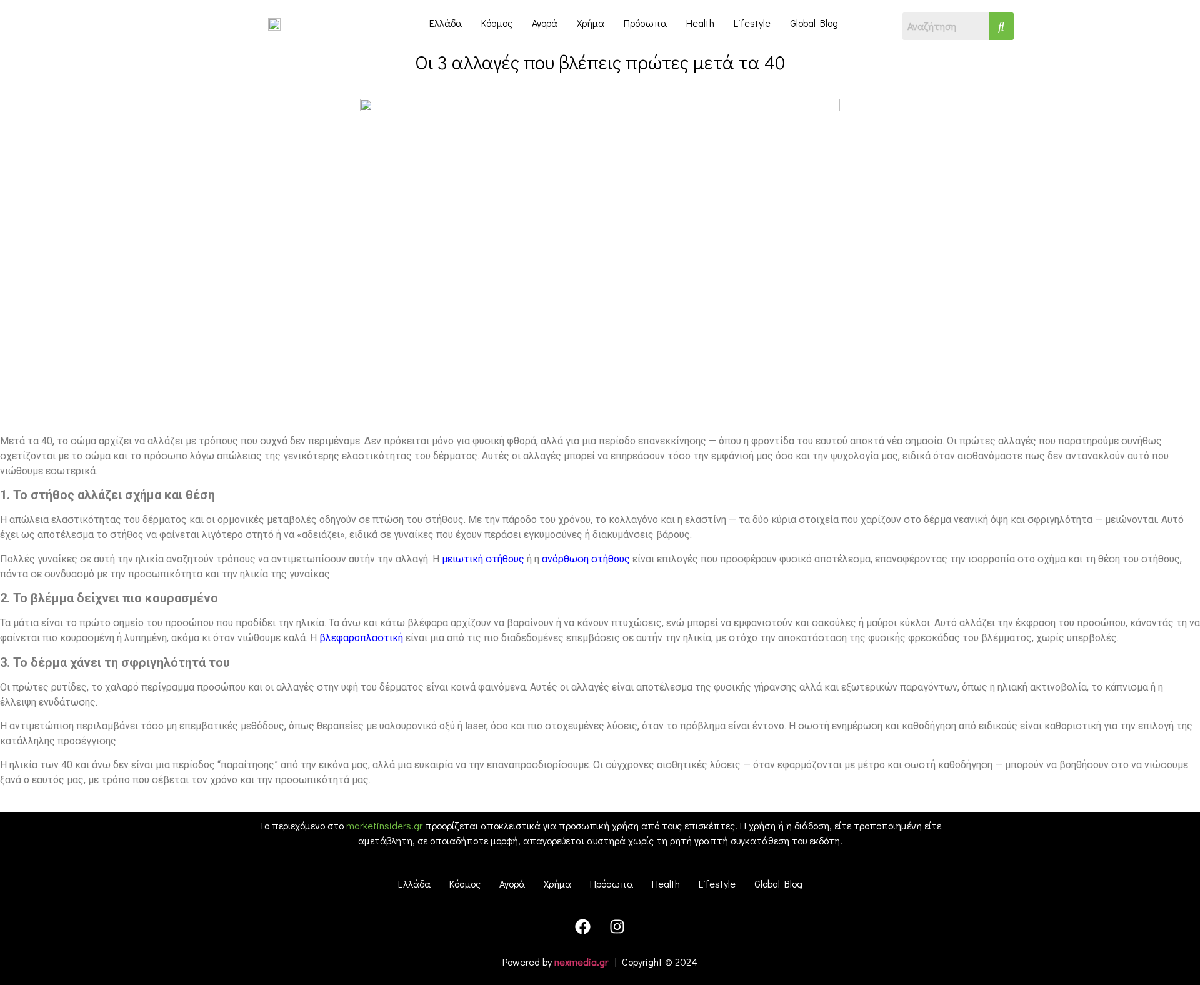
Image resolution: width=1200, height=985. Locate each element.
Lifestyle (752, 22)
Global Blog (814, 22)
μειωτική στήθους (483, 559)
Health (700, 22)
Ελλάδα (445, 22)
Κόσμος (496, 22)
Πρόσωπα (645, 22)
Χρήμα (590, 22)
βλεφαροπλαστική (361, 638)
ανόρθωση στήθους (586, 559)
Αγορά (545, 22)
